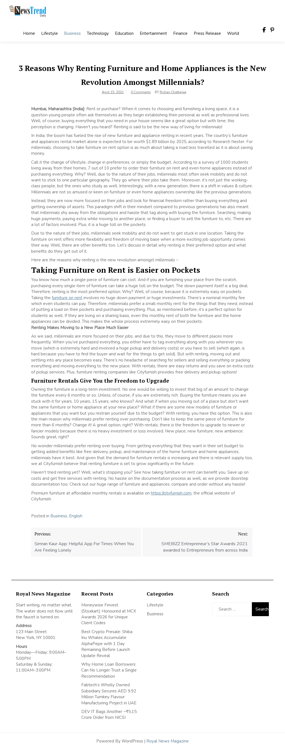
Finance (180, 33)
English (75, 516)
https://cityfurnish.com (171, 493)
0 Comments (141, 92)
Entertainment (153, 33)
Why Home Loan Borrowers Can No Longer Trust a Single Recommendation (109, 670)
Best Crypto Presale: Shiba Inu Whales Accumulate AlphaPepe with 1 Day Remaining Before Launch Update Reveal (106, 643)
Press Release (207, 33)
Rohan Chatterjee (173, 92)
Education (124, 33)
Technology (98, 33)
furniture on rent (67, 298)
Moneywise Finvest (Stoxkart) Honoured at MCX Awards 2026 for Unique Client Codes (108, 614)
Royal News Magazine (167, 741)
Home (29, 33)
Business (72, 33)
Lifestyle (49, 33)
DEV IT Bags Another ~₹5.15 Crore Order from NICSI (109, 714)
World (233, 33)
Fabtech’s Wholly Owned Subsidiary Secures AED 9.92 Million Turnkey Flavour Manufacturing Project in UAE (108, 693)
